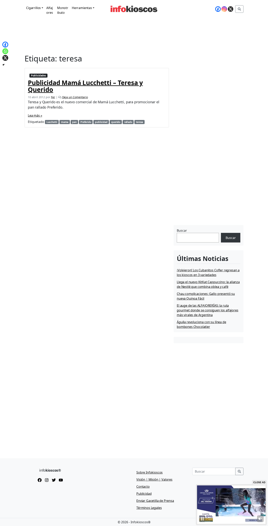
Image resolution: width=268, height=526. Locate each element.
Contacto (143, 486)
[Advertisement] (203, 199)
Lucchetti (51, 122)
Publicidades (38, 75)
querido (115, 122)
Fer (53, 97)
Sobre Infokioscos (149, 472)
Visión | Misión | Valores (154, 479)
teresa (139, 122)
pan (74, 122)
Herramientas (82, 8)
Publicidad (143, 493)
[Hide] (3, 64)
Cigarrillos (33, 8)
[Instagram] (224, 9)
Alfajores (49, 10)
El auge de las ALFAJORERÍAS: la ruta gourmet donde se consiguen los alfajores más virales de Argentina (207, 310)
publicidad (101, 122)
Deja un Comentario (75, 97)
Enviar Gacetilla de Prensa (155, 501)
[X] (230, 9)
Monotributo (62, 10)
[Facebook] (218, 9)
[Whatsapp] (5, 51)
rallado (128, 122)
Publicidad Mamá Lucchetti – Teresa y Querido (85, 86)
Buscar (182, 230)
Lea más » (35, 115)
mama (64, 122)
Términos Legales (149, 508)
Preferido (85, 122)
